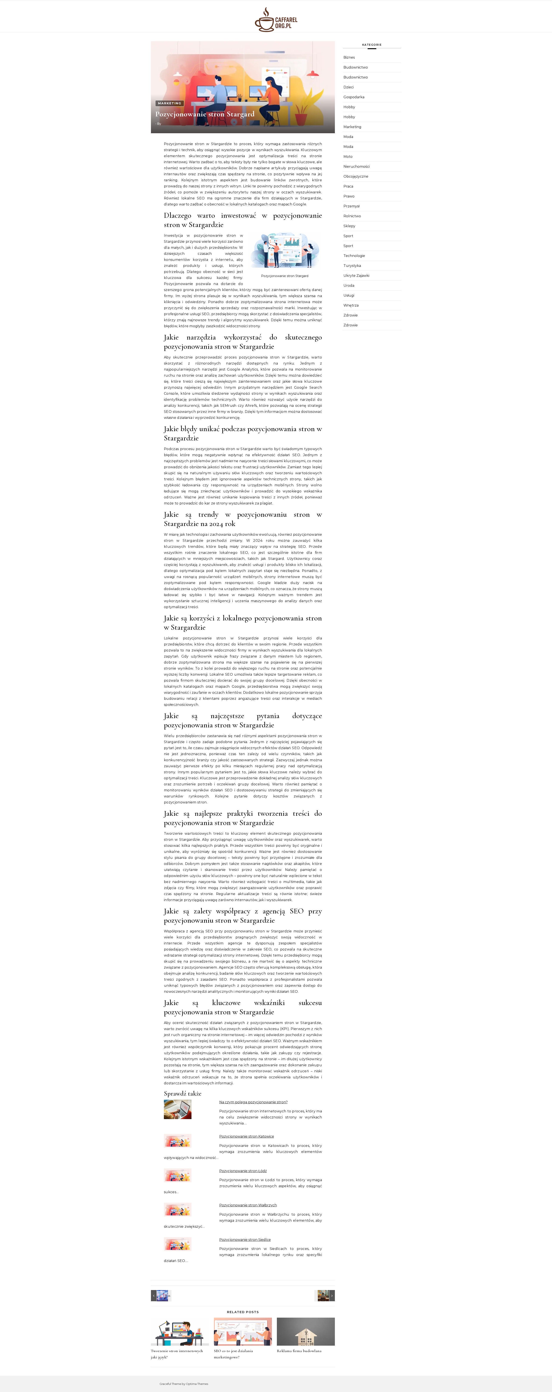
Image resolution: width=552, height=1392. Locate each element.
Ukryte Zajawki (356, 276)
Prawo (348, 196)
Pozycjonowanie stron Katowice (246, 1136)
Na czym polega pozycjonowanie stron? (253, 1102)
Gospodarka (353, 97)
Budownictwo (355, 67)
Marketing (169, 103)
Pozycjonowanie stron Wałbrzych (248, 1205)
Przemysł (351, 206)
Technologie (354, 256)
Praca (348, 186)
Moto (348, 157)
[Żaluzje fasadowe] (325, 1295)
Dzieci (348, 87)
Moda (348, 137)
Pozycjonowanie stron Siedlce (245, 1240)
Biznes (349, 57)
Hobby (349, 107)
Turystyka (352, 266)
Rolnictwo (352, 216)
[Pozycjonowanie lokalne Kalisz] (160, 1295)
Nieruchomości (356, 166)
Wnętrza (351, 305)
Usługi (348, 295)
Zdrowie (350, 315)
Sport (348, 236)
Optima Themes (197, 1384)
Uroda (348, 285)
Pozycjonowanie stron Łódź (243, 1171)
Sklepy (349, 226)
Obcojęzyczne (355, 176)
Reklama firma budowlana (299, 1350)
